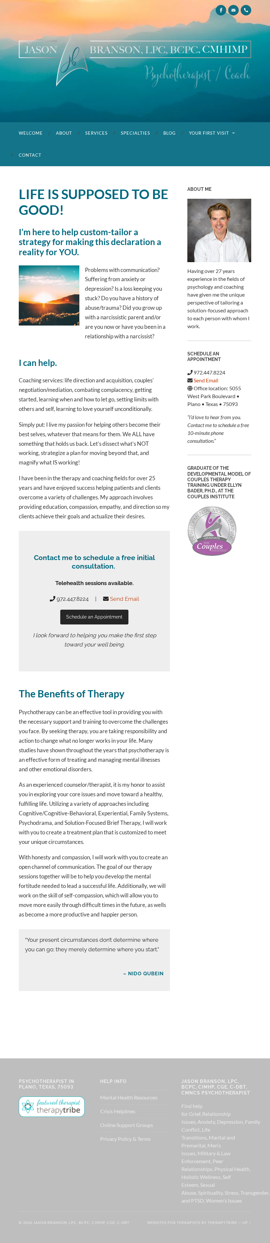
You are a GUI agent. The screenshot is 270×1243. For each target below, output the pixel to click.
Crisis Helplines (117, 1111)
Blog (169, 133)
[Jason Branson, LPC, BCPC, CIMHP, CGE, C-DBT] (135, 60)
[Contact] (233, 10)
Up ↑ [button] (246, 1222)
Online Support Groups (126, 1125)
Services (96, 133)
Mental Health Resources (128, 1097)
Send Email (124, 599)
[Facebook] (221, 10)
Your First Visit (209, 133)
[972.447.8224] (246, 10)
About (64, 133)
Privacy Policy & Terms (125, 1139)
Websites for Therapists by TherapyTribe (192, 1222)
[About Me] (219, 230)
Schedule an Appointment (94, 617)
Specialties (135, 133)
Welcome (31, 133)
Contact (30, 155)
